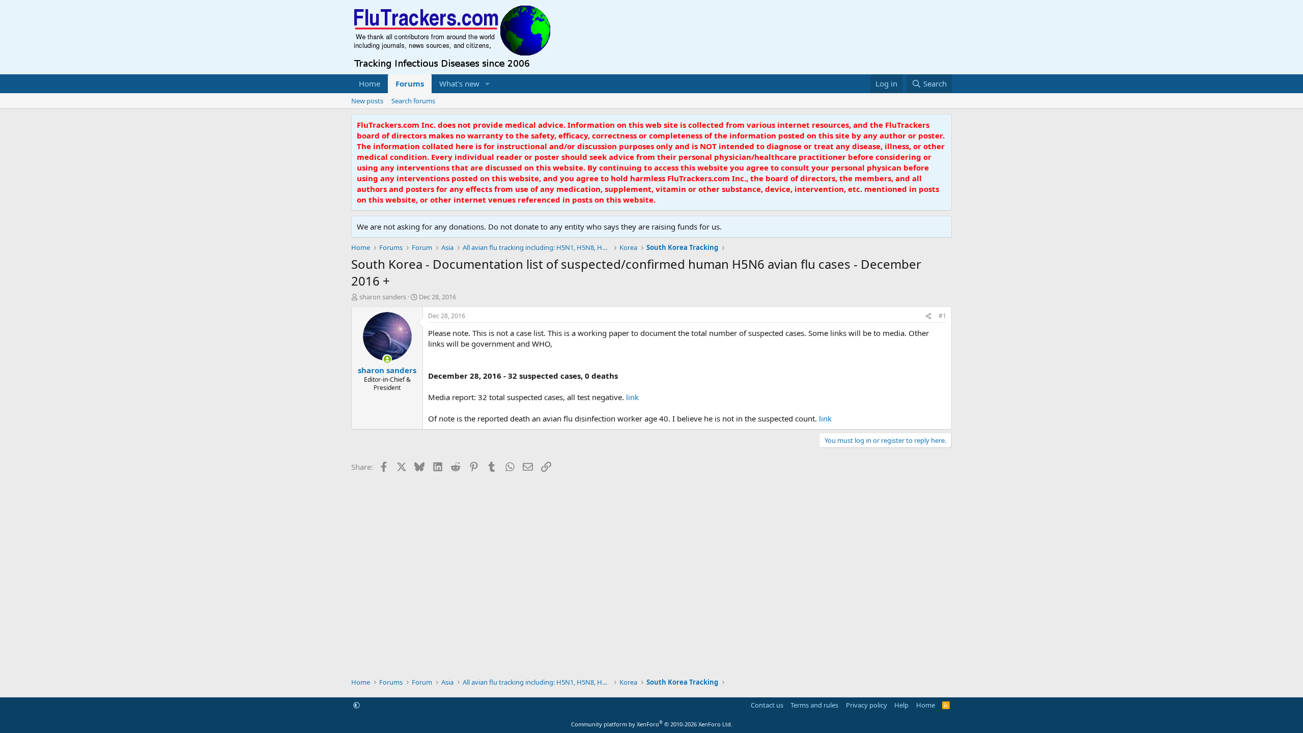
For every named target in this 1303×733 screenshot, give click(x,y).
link (632, 397)
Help (901, 705)
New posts (367, 100)
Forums (409, 83)
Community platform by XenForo (651, 724)
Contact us (767, 705)
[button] (487, 83)
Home (369, 83)
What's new (459, 83)
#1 (942, 316)
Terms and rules (814, 705)
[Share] (928, 316)
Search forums (413, 100)
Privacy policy (866, 705)
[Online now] (387, 359)
